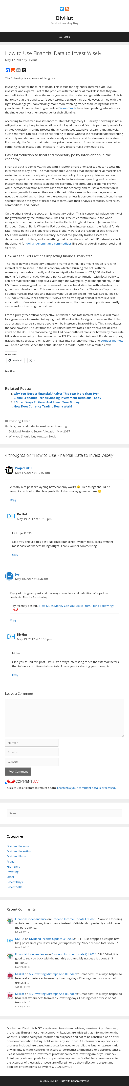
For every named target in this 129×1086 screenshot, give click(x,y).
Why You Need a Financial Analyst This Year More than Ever (56, 394)
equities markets (112, 340)
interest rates (45, 426)
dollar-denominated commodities (49, 243)
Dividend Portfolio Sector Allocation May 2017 (39, 431)
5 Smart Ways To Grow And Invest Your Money (47, 402)
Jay (17, 574)
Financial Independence (31, 954)
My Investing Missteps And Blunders (53, 974)
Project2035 (23, 468)
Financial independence (31, 919)
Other (26, 421)
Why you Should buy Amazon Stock (32, 436)
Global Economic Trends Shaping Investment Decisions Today (57, 398)
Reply (13, 500)
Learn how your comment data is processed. (86, 788)
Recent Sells (14, 887)
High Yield (13, 866)
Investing (15, 421)
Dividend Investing (19, 851)
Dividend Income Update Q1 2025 (51, 939)
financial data (25, 426)
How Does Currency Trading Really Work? (43, 406)
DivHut (64, 18)
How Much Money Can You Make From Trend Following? (76, 606)
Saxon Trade (67, 108)
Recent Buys (15, 882)
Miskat (19, 974)
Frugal (11, 861)
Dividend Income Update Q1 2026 (73, 919)
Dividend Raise (16, 856)
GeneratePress (80, 1080)
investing (61, 426)
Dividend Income (18, 846)
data (12, 426)
